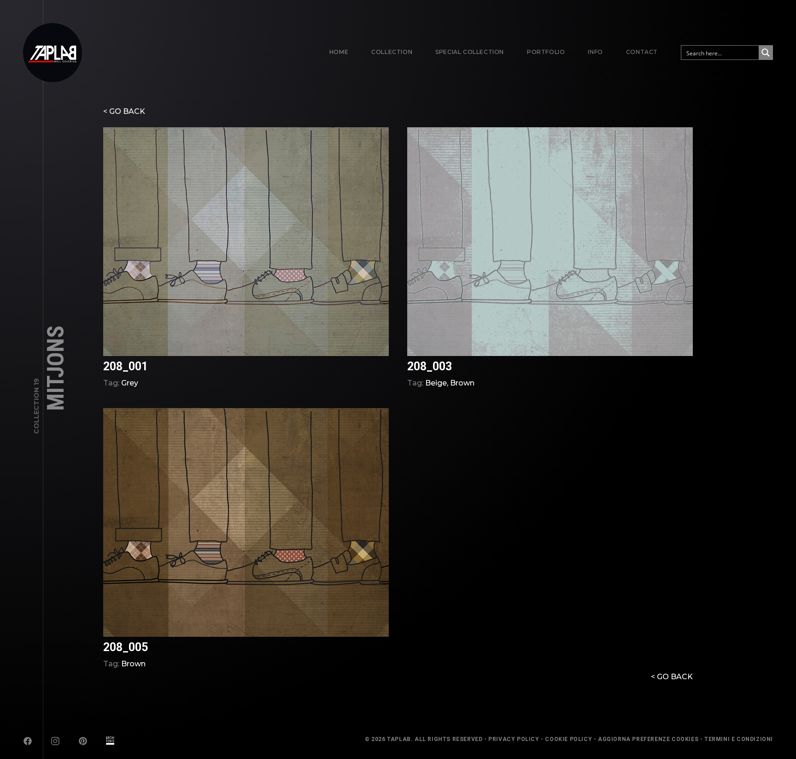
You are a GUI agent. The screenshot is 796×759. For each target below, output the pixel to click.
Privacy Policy (513, 739)
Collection (391, 51)
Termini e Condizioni (738, 739)
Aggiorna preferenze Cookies (648, 739)
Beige (436, 383)
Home (338, 51)
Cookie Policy (568, 739)
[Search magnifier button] (766, 52)
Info (595, 51)
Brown (462, 383)
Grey (129, 383)
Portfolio (546, 51)
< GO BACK (124, 111)
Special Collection (469, 51)
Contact (642, 51)
